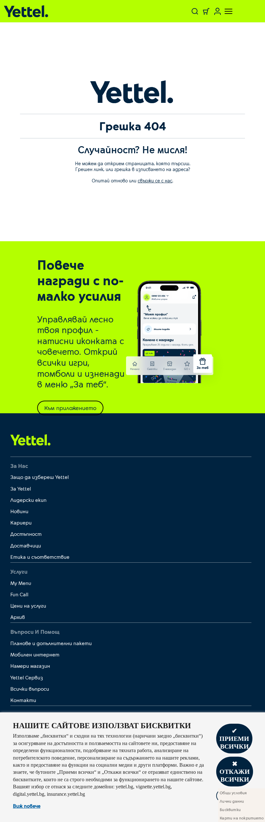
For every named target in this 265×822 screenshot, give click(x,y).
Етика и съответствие (39, 557)
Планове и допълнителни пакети (51, 643)
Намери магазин (30, 666)
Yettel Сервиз (26, 677)
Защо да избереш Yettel (39, 477)
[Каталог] (48, 11)
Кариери (21, 522)
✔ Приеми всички (234, 738)
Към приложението (70, 407)
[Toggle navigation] (224, 11)
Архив (17, 617)
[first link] (30, 439)
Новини (19, 511)
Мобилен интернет (34, 654)
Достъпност (26, 534)
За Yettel (20, 488)
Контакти (23, 700)
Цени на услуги (28, 605)
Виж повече (26, 806)
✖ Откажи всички (234, 771)
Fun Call (19, 594)
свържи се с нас (155, 180)
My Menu (20, 583)
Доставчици (25, 545)
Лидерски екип (28, 500)
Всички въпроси (29, 689)
